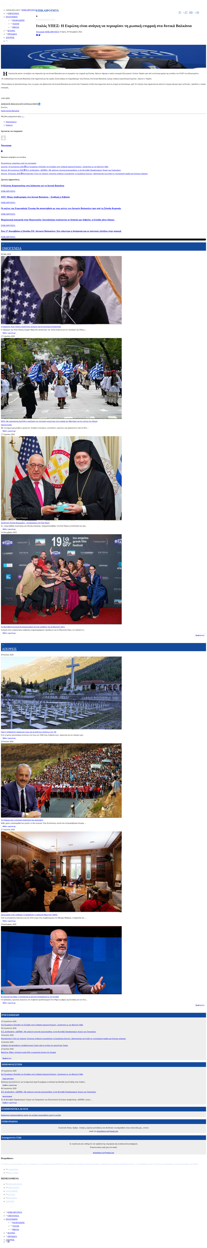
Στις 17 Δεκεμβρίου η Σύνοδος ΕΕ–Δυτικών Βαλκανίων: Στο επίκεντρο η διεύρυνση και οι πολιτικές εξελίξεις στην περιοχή (61, 231)
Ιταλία (3, 111)
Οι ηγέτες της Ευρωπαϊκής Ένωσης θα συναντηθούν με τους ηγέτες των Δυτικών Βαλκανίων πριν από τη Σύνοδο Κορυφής (61, 208)
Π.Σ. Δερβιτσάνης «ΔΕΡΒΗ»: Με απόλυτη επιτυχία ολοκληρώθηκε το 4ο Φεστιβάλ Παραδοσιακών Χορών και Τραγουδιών (48, 1032)
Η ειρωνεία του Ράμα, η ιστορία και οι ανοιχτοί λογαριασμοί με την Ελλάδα (30, 997)
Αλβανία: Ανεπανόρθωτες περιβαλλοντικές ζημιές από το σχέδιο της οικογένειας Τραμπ (34, 1045)
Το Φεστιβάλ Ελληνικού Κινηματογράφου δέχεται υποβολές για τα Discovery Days (33, 627)
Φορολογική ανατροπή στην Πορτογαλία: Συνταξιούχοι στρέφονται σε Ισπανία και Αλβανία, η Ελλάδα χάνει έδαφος (57, 219)
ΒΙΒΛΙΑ (15, 27)
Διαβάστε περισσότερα (10, 1085)
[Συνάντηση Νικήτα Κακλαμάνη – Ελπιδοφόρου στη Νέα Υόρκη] (61, 519)
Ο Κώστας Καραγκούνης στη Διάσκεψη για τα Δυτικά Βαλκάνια (32, 185)
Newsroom (40, 32)
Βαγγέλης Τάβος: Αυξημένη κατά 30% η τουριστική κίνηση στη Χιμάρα (28, 1052)
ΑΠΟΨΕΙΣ (10, 38)
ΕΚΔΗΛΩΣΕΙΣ (18, 20)
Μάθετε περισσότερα (9, 333)
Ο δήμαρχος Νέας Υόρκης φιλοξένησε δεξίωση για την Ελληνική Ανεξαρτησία (31, 327)
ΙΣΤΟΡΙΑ (11, 31)
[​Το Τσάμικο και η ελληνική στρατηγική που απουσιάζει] (61, 817)
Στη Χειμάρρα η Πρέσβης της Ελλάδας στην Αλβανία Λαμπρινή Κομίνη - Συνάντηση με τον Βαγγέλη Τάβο (42, 1025)
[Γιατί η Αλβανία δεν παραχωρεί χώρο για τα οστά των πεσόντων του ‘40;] (61, 728)
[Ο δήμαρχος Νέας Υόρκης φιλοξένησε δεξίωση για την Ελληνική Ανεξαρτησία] (61, 323)
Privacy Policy (13, 1173)
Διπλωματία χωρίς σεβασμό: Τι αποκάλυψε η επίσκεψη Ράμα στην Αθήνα (29, 915)
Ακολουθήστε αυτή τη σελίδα (49, 1115)
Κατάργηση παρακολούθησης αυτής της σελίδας (19, 1115)
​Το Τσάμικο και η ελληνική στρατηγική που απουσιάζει (22, 820)
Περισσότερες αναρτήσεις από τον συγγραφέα (18, 163)
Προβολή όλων (200, 635)
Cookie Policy (13, 1169)
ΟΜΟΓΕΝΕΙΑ (13, 13)
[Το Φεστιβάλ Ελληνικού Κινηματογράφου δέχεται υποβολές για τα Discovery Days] (61, 623)
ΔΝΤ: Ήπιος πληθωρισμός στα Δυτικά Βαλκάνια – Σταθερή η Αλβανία (35, 197)
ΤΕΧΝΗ (15, 24)
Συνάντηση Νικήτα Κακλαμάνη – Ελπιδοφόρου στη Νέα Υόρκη (25, 523)
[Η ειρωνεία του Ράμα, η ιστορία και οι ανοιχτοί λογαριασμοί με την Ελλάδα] (61, 993)
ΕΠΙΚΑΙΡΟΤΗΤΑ (29, 10)
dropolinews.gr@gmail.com (107, 1131)
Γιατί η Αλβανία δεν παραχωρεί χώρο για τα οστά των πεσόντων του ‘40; (28, 732)
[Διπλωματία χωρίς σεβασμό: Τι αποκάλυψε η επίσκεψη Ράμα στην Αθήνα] (61, 911)
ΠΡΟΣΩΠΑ (12, 34)
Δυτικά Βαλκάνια (12, 111)
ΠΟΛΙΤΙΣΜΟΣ (12, 17)
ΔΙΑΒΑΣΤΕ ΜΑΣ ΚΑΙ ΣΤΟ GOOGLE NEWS (19, 104)
